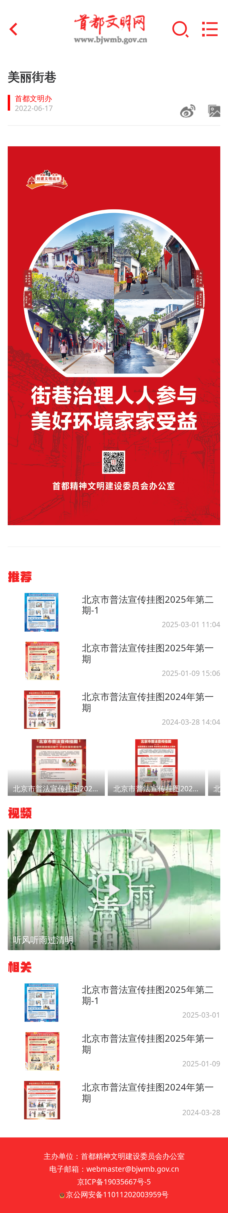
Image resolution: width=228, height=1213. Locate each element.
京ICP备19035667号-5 (114, 1182)
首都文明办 (33, 98)
